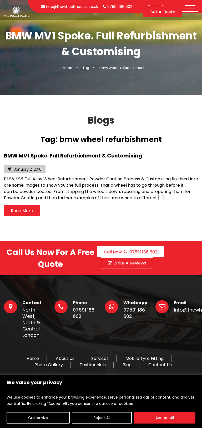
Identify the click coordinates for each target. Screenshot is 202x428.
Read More (22, 211)
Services (100, 358)
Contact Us (160, 365)
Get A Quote (162, 12)
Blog (127, 365)
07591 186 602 (83, 313)
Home (33, 358)
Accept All (164, 417)
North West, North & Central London (31, 322)
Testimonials (93, 365)
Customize (38, 417)
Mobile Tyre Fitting (144, 358)
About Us (65, 358)
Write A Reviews (129, 263)
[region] (101, 401)
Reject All (102, 417)
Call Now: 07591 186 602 (130, 252)
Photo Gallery (48, 365)
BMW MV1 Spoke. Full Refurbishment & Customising (73, 155)
